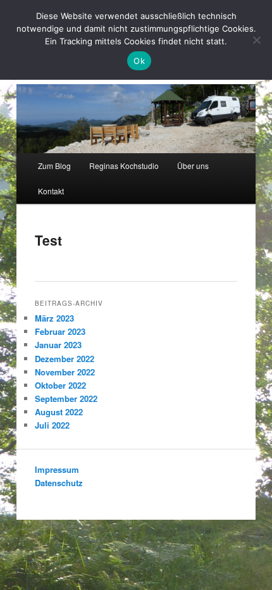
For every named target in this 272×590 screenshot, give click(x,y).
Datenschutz (59, 483)
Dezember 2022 (64, 359)
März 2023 (54, 318)
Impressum (57, 469)
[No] (256, 40)
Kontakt (51, 190)
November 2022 (65, 372)
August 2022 (59, 412)
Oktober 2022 (60, 385)
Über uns (193, 165)
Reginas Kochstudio (124, 165)
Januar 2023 (58, 345)
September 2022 (66, 398)
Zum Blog (54, 165)
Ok (139, 61)
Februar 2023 (60, 331)
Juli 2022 (52, 425)
